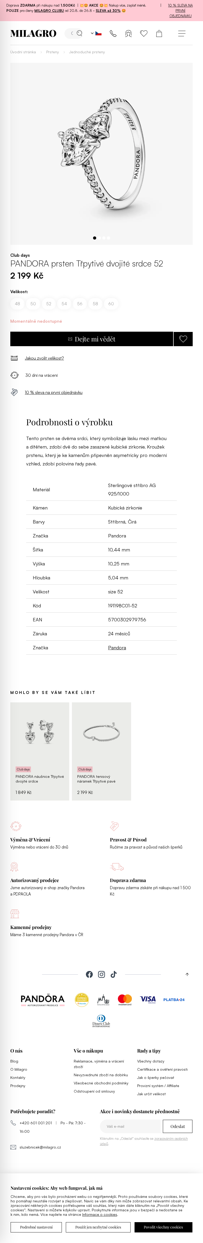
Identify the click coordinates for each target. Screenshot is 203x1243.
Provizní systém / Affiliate (158, 1085)
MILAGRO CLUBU (49, 10)
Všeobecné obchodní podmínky (101, 1083)
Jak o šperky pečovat (155, 1077)
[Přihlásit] (128, 33)
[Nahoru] (185, 974)
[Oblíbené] (143, 33)
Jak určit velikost (151, 1094)
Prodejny (17, 1085)
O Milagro (18, 1069)
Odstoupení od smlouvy (94, 1091)
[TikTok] (113, 974)
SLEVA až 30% (108, 10)
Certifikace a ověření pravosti (162, 1069)
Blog (14, 1061)
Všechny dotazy (150, 1061)
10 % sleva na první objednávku (180, 10)
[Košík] (159, 33)
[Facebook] (89, 974)
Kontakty (17, 1077)
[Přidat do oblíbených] (183, 339)
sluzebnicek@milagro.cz (40, 1147)
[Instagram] (101, 974)
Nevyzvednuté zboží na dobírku (101, 1075)
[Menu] (182, 33)
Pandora (117, 647)
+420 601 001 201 (36, 1123)
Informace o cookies (99, 1214)
